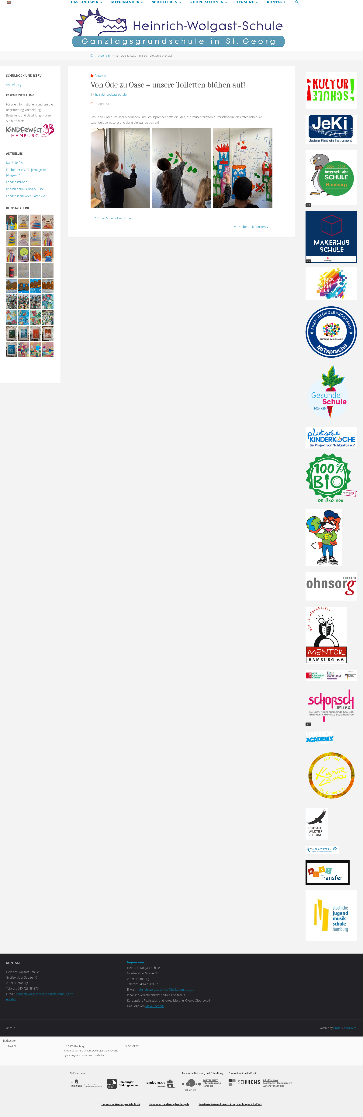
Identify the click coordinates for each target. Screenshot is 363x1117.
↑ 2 (65, 1046)
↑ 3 (125, 1046)
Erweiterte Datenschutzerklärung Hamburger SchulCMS (230, 1104)
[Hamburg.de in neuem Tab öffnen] (160, 1084)
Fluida (336, 1028)
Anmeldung (14, 85)
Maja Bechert (154, 1006)
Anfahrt (11, 999)
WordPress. (350, 1028)
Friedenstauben (16, 182)
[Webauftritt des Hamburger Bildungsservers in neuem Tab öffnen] (123, 1084)
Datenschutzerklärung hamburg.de (169, 1104)
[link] (297, 2)
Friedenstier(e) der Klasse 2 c (25, 196)
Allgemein (104, 55)
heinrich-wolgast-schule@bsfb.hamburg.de (44, 994)
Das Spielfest (14, 163)
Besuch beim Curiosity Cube (25, 189)
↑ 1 (5, 1046)
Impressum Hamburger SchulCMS (121, 1104)
